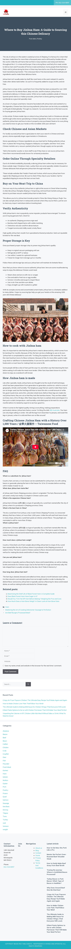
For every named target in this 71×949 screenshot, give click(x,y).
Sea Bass (6, 806)
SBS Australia (54, 410)
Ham (7, 607)
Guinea (5, 770)
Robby (39, 39)
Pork (4, 787)
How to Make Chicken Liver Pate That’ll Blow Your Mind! (23, 704)
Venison (6, 826)
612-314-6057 (9, 867)
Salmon (5, 800)
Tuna (5, 816)
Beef (4, 738)
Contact (38, 853)
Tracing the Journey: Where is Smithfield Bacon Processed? (57, 872)
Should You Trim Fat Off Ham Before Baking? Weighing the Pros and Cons (34, 599)
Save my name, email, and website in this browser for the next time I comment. (33, 666)
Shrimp (5, 810)
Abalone (6, 731)
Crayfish (6, 754)
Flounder (6, 764)
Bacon (5, 734)
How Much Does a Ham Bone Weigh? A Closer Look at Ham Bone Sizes (33, 601)
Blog (37, 850)
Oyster (5, 783)
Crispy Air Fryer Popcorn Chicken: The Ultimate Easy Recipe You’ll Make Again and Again (35, 700)
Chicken (5, 747)
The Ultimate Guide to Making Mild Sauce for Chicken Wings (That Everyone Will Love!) (34, 707)
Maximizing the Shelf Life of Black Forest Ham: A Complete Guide (30, 594)
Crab (4, 751)
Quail (5, 797)
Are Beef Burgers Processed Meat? (17, 613)
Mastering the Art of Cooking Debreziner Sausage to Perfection (28, 610)
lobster (5, 777)
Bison (5, 741)
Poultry (5, 790)
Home (37, 855)
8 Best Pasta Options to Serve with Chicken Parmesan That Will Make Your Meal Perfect (35, 710)
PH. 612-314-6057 (62, 3)
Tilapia (5, 813)
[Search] (28, 684)
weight (5, 829)
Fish (4, 761)
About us (38, 848)
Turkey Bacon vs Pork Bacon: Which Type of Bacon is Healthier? (55, 881)
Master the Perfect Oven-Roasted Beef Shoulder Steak (56, 856)
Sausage (6, 803)
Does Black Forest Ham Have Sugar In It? (22, 596)
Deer (4, 757)
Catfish (5, 744)
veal (4, 823)
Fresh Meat (7, 767)
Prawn (5, 793)
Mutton (5, 780)
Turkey (5, 820)
